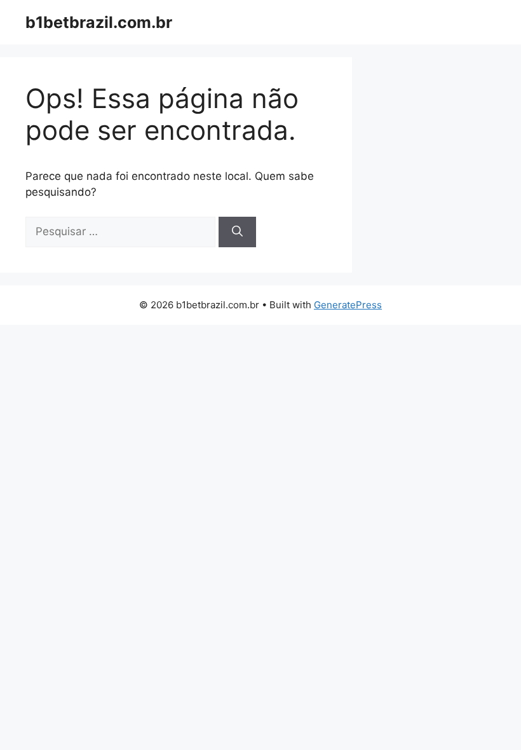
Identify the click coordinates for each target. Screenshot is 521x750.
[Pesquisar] (237, 232)
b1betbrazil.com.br (98, 22)
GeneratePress (348, 305)
